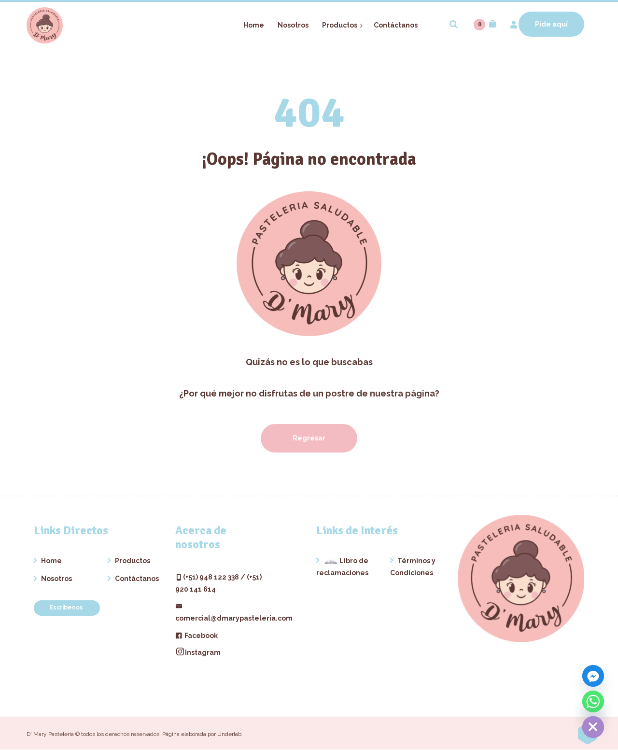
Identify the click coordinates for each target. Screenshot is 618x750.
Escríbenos (66, 607)
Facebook (200, 635)
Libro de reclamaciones (342, 567)
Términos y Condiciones (412, 567)
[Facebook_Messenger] (593, 676)
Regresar (309, 438)
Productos (132, 561)
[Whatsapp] (593, 701)
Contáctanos (137, 578)
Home (51, 561)
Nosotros (56, 578)
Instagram (203, 652)
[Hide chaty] (593, 727)
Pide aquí (551, 24)
